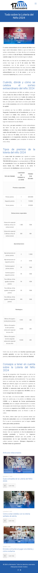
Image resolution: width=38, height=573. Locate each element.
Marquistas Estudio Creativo (19, 567)
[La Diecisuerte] (19, 5)
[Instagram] (20, 570)
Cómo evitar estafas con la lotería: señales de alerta (16, 515)
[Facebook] (18, 570)
